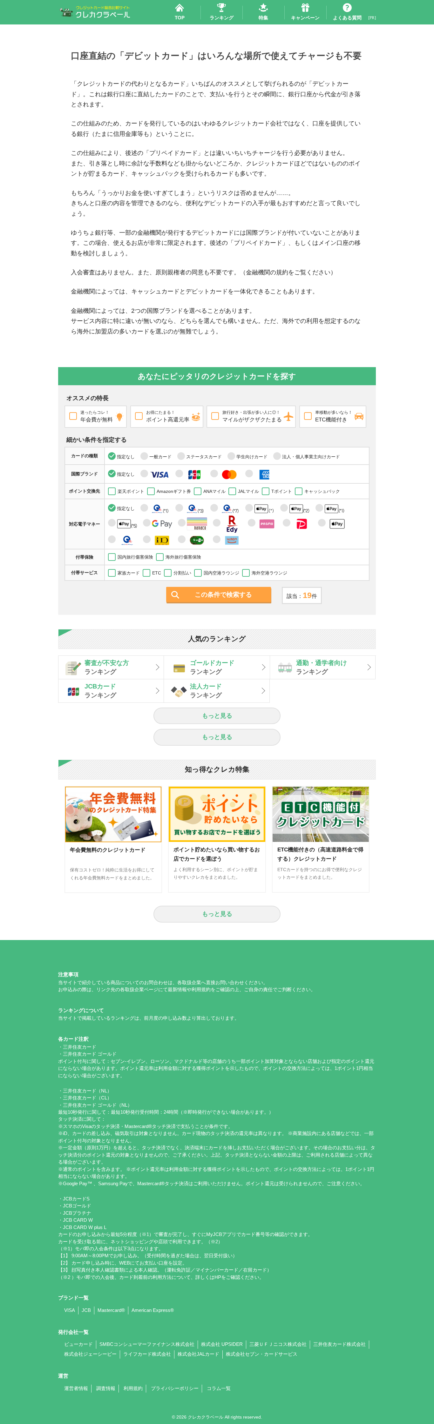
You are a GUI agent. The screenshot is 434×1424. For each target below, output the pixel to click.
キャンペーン (305, 17)
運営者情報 (76, 1388)
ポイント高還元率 (167, 416)
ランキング (222, 17)
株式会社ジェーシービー (90, 1354)
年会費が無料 (96, 416)
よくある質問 (347, 17)
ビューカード (78, 1344)
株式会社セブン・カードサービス (261, 1354)
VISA (69, 1310)
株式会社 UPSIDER (222, 1344)
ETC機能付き (333, 416)
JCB (86, 1310)
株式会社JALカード (198, 1354)
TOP (180, 17)
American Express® (153, 1310)
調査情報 (105, 1388)
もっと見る (217, 715)
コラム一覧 (219, 1388)
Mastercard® (111, 1310)
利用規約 (133, 1388)
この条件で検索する (223, 594)
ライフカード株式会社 (147, 1354)
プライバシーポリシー (175, 1388)
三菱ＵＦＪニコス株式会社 (278, 1344)
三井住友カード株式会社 (339, 1344)
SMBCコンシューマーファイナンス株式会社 (146, 1344)
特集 (263, 17)
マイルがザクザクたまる (252, 416)
